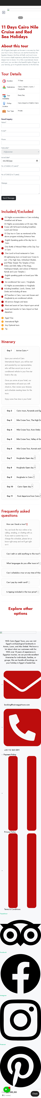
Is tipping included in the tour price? (21, 592)
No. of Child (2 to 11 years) (10, 174)
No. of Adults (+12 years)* (10, 166)
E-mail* (3, 131)
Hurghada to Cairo (20, 477)
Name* (3, 122)
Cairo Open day (19, 486)
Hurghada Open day (20, 458)
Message (4, 183)
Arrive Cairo (17, 350)
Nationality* (5, 148)
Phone (3, 139)
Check (35, 1093)
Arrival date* (5, 157)
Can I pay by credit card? (17, 582)
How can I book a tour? (16, 524)
